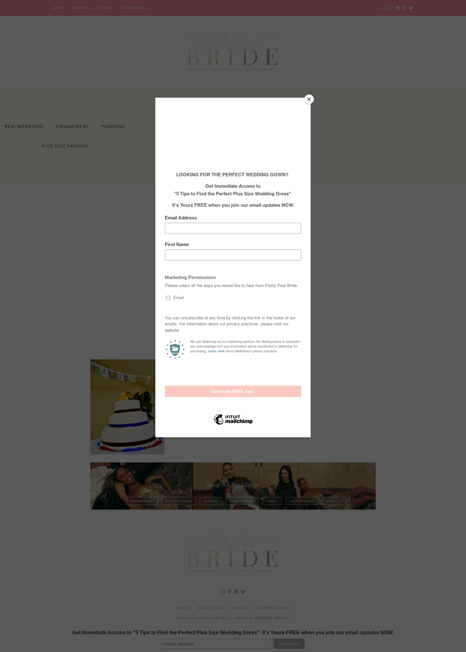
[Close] (309, 99)
